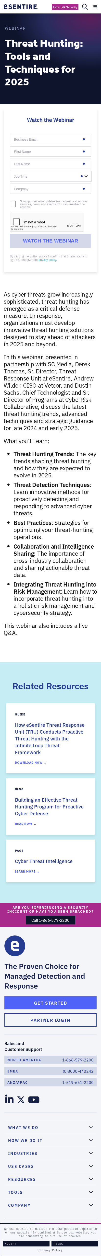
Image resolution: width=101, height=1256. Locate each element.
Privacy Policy (50, 1250)
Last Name (20, 166)
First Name (20, 154)
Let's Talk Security (65, 7)
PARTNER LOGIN (50, 1020)
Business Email (23, 142)
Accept (10, 1243)
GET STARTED (50, 1003)
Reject (59, 1243)
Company (19, 191)
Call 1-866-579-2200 (50, 920)
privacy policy (47, 260)
